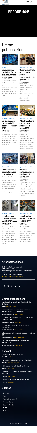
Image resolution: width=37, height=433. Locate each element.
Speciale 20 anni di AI (26, 67)
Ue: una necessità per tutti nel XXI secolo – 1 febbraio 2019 (9, 124)
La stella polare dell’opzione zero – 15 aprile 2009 (27, 218)
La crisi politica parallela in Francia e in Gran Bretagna (9, 72)
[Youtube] (15, 286)
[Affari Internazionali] (12, 2)
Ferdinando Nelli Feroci (8, 177)
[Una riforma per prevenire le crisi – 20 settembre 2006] (10, 205)
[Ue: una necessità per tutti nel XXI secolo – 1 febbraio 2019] (10, 110)
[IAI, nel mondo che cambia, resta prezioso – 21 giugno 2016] (27, 110)
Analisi (4, 67)
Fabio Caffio (11, 368)
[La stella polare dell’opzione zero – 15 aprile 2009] (27, 205)
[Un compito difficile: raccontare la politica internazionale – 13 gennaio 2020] (27, 59)
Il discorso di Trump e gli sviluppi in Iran (15, 380)
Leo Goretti (10, 357)
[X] (8, 286)
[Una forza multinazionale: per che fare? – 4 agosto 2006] (27, 158)
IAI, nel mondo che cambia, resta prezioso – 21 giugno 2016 (27, 124)
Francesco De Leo (24, 82)
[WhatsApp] (11, 286)
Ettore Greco (23, 223)
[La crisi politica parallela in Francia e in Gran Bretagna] (10, 59)
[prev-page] (3, 248)
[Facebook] (4, 286)
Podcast (4, 357)
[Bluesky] (19, 286)
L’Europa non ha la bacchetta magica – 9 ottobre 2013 (9, 172)
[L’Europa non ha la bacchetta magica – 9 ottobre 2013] (10, 158)
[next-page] (33, 248)
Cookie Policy (18, 276)
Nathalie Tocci (5, 130)
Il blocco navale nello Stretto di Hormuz (15, 366)
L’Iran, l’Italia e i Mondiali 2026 (12, 354)
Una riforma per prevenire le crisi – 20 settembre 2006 (9, 218)
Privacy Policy (7, 276)
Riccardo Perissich (7, 77)
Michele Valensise (24, 130)
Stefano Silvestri (24, 179)
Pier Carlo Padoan (6, 223)
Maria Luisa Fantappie (13, 363)
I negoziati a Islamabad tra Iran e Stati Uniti (16, 360)
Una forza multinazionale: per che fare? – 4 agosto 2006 (27, 173)
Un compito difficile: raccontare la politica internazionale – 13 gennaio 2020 (16, 311)
